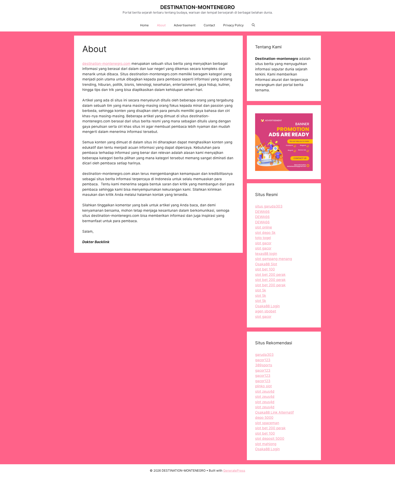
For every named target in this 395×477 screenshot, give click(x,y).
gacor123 (262, 360)
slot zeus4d (264, 391)
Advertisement (184, 25)
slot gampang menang (273, 259)
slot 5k (260, 290)
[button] (253, 25)
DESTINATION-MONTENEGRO (197, 7)
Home (144, 25)
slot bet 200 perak (270, 275)
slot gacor (263, 243)
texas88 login (266, 254)
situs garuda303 (268, 206)
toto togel (263, 238)
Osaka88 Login (267, 306)
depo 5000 (264, 417)
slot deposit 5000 (269, 438)
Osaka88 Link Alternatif (274, 412)
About (161, 25)
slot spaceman (267, 423)
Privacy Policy (233, 25)
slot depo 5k (265, 233)
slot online (263, 227)
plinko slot (263, 386)
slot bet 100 (265, 269)
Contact (209, 25)
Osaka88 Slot (266, 264)
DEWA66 (262, 212)
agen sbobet (265, 311)
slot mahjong (265, 444)
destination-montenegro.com (106, 64)
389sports (263, 365)
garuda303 (264, 355)
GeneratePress (234, 470)
